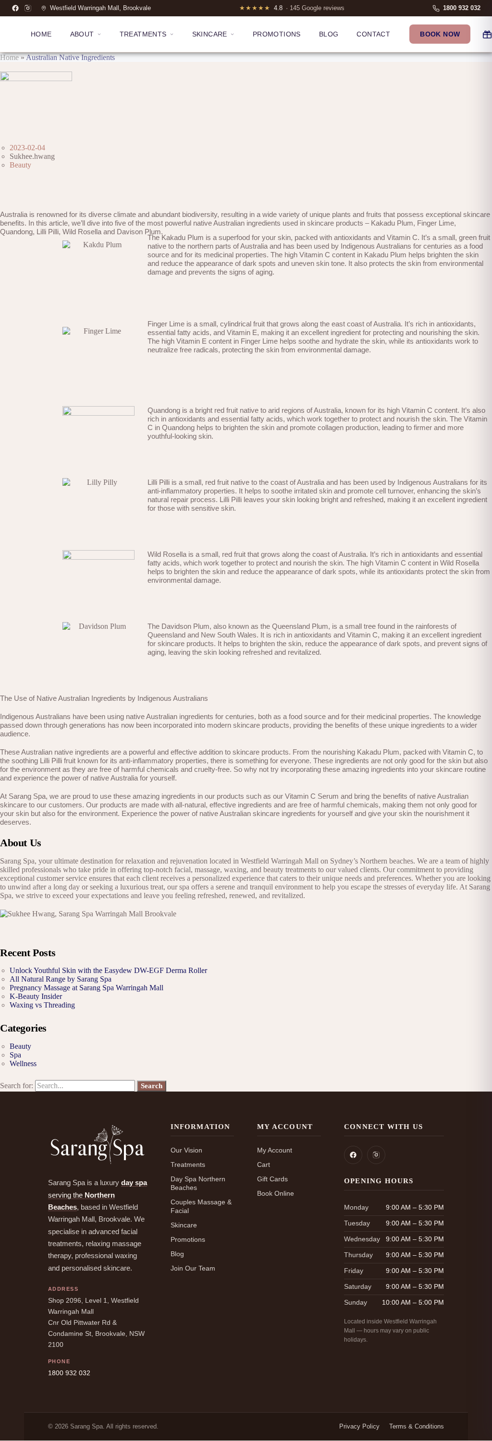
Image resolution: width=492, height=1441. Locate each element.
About (82, 34)
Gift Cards (272, 1179)
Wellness (23, 1063)
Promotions (277, 34)
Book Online (275, 1193)
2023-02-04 (27, 148)
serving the (97, 1195)
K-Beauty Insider (36, 996)
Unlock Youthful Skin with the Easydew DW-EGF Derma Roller (108, 970)
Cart (263, 1164)
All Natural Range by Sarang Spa (60, 979)
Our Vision (186, 1150)
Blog (329, 34)
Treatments (143, 34)
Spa (15, 1055)
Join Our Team (193, 1268)
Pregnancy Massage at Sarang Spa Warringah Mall (86, 988)
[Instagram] (28, 8)
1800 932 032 (69, 1373)
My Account (274, 1150)
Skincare (209, 34)
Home (41, 34)
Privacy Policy (359, 1426)
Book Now (440, 34)
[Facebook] (15, 8)
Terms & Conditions (416, 1426)
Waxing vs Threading (42, 1005)
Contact (373, 34)
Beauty (20, 165)
